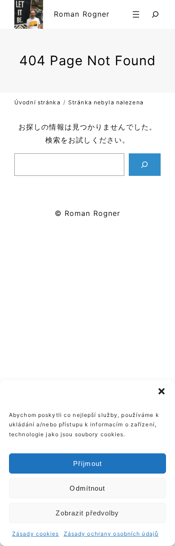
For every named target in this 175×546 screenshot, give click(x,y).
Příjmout (87, 463)
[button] (161, 391)
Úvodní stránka (37, 102)
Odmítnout (87, 488)
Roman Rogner (81, 13)
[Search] (145, 164)
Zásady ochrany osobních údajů (111, 533)
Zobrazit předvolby (87, 513)
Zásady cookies (35, 533)
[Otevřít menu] (136, 14)
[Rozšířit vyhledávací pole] (155, 14)
